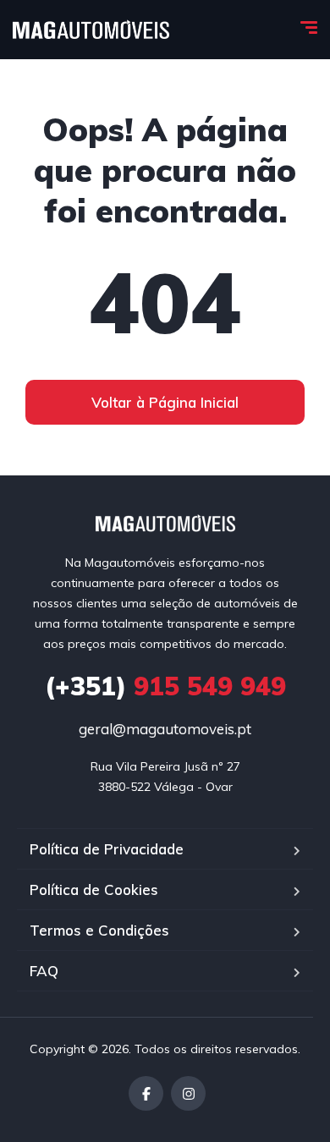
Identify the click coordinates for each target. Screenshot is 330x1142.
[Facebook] (146, 1093)
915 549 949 (165, 686)
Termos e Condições (99, 930)
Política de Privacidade (107, 849)
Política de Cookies (94, 889)
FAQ (44, 971)
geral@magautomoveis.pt (165, 729)
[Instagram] (188, 1093)
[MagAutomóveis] (91, 29)
